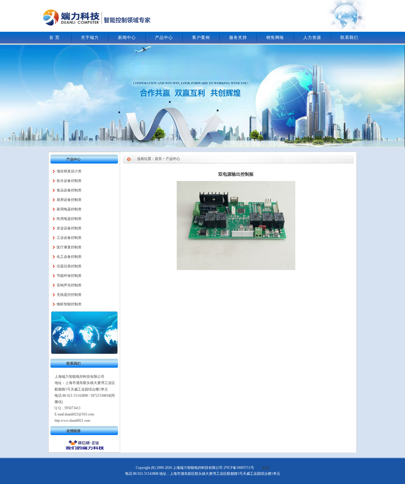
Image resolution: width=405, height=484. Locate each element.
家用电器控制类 (69, 209)
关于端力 (90, 37)
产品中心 (164, 37)
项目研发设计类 (69, 171)
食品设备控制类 (69, 190)
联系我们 (349, 37)
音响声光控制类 (69, 285)
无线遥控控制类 (69, 295)
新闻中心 (127, 37)
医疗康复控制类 (69, 247)
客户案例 (201, 37)
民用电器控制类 (69, 219)
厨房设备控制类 (69, 200)
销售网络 (275, 37)
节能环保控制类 (69, 276)
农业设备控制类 (69, 228)
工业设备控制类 (69, 238)
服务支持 (238, 37)
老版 (265, 468)
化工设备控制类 (69, 257)
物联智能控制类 (69, 304)
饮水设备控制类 (69, 181)
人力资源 (312, 37)
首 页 (54, 37)
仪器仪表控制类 (69, 266)
